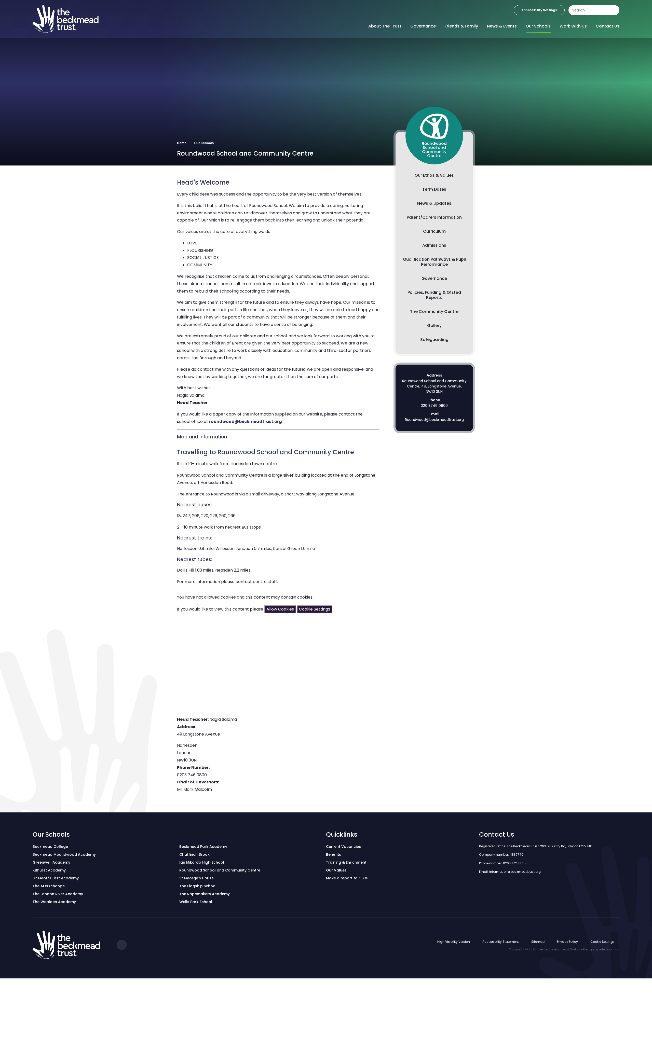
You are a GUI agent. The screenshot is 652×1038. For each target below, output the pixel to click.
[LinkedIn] (122, 945)
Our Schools (204, 143)
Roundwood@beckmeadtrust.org (434, 419)
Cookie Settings (314, 609)
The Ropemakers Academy (204, 893)
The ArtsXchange (49, 886)
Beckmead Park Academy (203, 846)
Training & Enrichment (346, 862)
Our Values (336, 870)
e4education (609, 949)
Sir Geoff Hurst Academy (56, 878)
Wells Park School (195, 901)
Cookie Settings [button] (602, 941)
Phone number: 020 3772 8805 (502, 863)
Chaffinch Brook (194, 854)
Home (181, 143)
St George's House (196, 878)
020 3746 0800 (434, 405)
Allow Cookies (280, 609)
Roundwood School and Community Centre (219, 870)
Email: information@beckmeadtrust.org (510, 871)
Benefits (333, 854)
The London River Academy (58, 893)
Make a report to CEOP (347, 878)
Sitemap (538, 941)
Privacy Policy (567, 941)
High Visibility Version (453, 941)
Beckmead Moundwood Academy (64, 854)
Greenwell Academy (51, 862)
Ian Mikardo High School (201, 862)
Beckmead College (50, 846)
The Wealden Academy (54, 901)
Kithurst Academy (49, 870)
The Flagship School (197, 886)
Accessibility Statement (500, 941)
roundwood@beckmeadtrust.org (245, 421)
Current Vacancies (343, 846)
